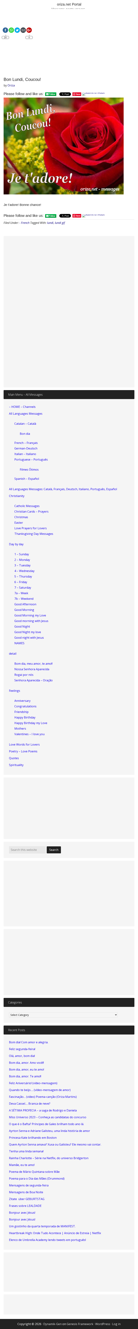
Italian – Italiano (25, 454)
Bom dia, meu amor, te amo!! (33, 664)
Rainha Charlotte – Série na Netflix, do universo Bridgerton (48, 1158)
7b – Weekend (23, 599)
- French (24, 223)
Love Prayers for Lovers (30, 528)
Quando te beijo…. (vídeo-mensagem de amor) (40, 1090)
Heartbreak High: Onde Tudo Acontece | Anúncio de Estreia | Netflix (55, 1233)
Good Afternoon (25, 604)
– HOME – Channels (22, 407)
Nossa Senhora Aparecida (31, 669)
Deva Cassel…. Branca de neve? (29, 1104)
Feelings (14, 691)
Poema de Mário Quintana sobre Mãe (34, 1172)
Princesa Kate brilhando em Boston (33, 1138)
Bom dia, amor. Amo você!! (26, 1063)
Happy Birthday (24, 717)
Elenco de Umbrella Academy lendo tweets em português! (47, 1240)
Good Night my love (27, 632)
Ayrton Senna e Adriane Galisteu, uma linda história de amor (49, 1131)
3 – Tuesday (22, 565)
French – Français (26, 443)
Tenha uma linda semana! (26, 1151)
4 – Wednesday (24, 571)
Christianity (16, 496)
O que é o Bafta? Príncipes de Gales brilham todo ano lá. (46, 1124)
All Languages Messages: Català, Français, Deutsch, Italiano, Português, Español (63, 489)
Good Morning (24, 610)
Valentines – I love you (29, 734)
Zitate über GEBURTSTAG (26, 1199)
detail (12, 654)
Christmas (21, 517)
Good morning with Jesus (31, 621)
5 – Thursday (23, 576)
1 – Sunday (21, 554)
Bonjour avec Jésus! (22, 1213)
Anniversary (22, 701)
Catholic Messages (27, 506)
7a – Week (21, 593)
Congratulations (25, 706)
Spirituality (16, 765)
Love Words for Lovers (24, 744)
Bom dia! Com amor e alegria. (28, 1042)
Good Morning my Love (30, 615)
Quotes (14, 758)
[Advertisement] (69, 43)
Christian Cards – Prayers (31, 511)
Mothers (20, 729)
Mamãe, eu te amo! (21, 1165)
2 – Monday (22, 560)
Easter (18, 523)
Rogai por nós (23, 675)
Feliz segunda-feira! (22, 1049)
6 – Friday (20, 582)
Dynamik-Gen (52, 1324)
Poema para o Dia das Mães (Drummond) (37, 1178)
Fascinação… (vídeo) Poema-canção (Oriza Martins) (43, 1097)
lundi (50, 223)
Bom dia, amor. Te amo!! (25, 1076)
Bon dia (25, 434)
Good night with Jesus (29, 638)
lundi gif (60, 223)
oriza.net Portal (69, 4)
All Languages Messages (25, 414)
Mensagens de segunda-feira (29, 1185)
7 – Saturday (22, 588)
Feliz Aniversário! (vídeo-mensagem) (33, 1083)
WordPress (102, 1324)
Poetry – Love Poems (23, 751)
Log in (116, 1324)
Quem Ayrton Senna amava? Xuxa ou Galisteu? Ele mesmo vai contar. (55, 1144)
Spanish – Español (26, 479)
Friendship (21, 712)
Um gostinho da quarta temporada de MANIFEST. (42, 1226)
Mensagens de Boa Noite (26, 1192)
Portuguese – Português (31, 459)
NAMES (19, 643)
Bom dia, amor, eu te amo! (26, 1069)
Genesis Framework (80, 1324)
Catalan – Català (25, 424)
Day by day (16, 544)
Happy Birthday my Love (30, 723)
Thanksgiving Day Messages (33, 534)
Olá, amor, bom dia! (22, 1056)
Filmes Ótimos (29, 470)
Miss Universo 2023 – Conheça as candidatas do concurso (47, 1117)
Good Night (22, 626)
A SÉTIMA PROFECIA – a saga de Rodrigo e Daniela (43, 1110)
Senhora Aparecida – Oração (33, 680)
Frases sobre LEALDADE (25, 1206)
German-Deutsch (25, 448)
